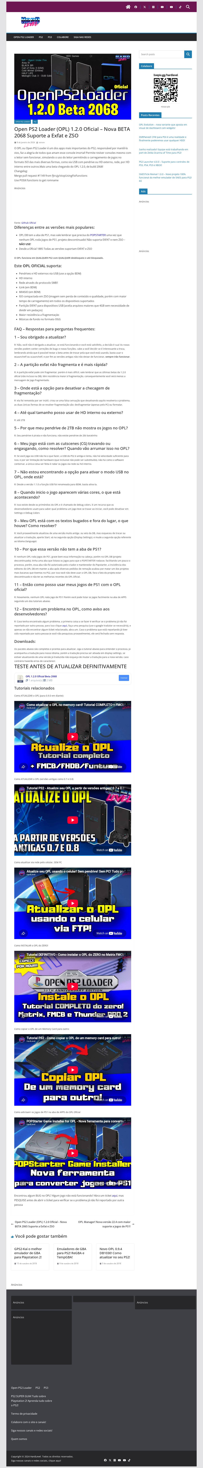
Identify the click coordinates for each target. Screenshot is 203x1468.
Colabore (63, 37)
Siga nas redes (82, 37)
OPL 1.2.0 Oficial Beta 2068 (41, 676)
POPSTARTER (98, 235)
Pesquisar (188, 54)
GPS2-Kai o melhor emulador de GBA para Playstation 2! (28, 1253)
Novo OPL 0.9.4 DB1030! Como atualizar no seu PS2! (115, 1253)
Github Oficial (28, 222)
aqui (114, 1195)
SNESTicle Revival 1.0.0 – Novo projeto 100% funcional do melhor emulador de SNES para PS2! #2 (165, 177)
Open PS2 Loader (24, 37)
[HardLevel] (128, 6)
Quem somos (19, 1439)
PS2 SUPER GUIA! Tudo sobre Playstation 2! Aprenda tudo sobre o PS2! (31, 1400)
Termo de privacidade (24, 1413)
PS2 (41, 37)
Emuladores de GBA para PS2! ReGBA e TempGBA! (71, 1253)
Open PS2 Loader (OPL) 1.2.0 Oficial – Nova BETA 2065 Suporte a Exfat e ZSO (41, 1224)
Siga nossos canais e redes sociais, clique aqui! (36, 1460)
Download (124, 678)
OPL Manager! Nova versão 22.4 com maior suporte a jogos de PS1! (104, 1224)
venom (42, 142)
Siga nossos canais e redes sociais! (31, 1430)
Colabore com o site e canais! (28, 1422)
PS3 (50, 37)
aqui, (65, 625)
